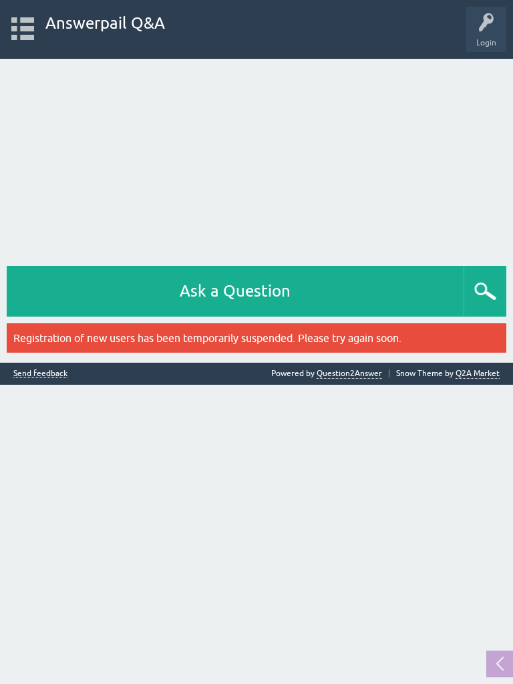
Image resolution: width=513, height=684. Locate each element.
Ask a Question (235, 291)
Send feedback (40, 373)
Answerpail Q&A (105, 23)
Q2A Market (478, 373)
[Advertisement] (256, 158)
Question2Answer (349, 373)
